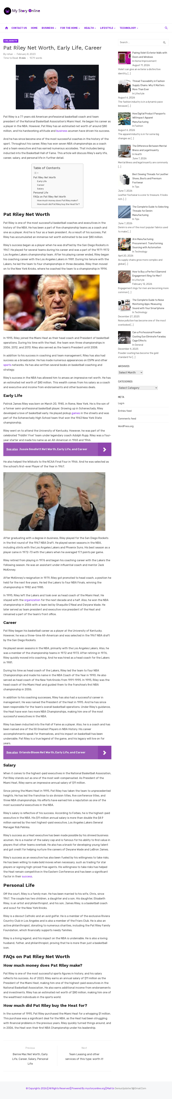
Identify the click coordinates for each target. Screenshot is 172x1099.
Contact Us (19, 28)
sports (7, 365)
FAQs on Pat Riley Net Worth (49, 196)
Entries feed (125, 411)
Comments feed (127, 418)
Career (40, 185)
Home (34, 28)
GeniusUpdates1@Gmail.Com (130, 1088)
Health (89, 28)
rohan (10, 54)
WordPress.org (126, 426)
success (27, 876)
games (76, 413)
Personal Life (40, 192)
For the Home (69, 28)
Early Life (42, 181)
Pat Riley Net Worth (44, 177)
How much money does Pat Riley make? (57, 200)
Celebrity (10, 41)
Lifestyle (106, 28)
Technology (128, 28)
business (61, 130)
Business (48, 28)
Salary (40, 188)
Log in (121, 403)
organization (32, 600)
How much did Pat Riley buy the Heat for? (58, 204)
